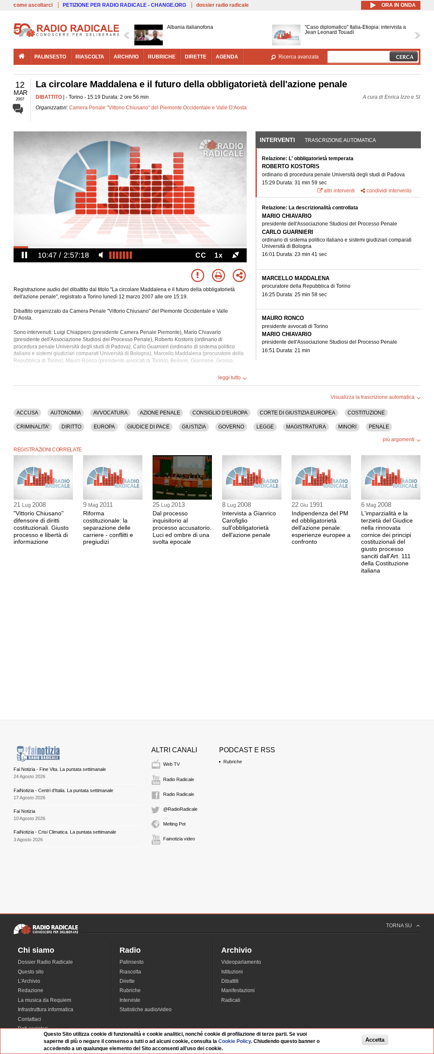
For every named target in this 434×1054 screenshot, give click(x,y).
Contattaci (29, 1019)
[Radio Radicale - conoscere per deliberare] (46, 934)
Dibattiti (230, 981)
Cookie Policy (234, 1041)
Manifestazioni (238, 990)
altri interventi (339, 191)
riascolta (89, 57)
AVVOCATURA (110, 413)
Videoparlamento (241, 962)
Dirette (127, 981)
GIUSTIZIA (194, 427)
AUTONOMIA (65, 413)
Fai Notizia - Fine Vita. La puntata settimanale (60, 769)
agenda (227, 57)
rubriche (161, 57)
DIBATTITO (49, 97)
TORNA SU (399, 926)
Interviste (130, 1000)
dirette (195, 57)
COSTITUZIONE (366, 413)
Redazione (30, 990)
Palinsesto (132, 962)
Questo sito (31, 972)
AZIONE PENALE (160, 413)
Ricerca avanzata (298, 57)
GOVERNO (231, 427)
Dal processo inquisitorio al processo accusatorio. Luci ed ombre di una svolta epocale (182, 527)
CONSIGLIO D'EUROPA (220, 413)
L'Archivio (29, 981)
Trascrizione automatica (340, 140)
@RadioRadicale (180, 809)
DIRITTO (71, 427)
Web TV (171, 764)
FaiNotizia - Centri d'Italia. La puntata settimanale (63, 790)
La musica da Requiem (44, 1000)
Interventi (277, 139)
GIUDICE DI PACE (148, 427)
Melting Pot (174, 823)
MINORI (347, 427)
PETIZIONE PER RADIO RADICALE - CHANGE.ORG (124, 5)
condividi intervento (389, 191)
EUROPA (104, 427)
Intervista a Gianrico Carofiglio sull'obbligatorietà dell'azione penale (249, 524)
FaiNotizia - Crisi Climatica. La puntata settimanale (65, 831)
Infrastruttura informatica (45, 1009)
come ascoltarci (33, 5)
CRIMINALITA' (33, 427)
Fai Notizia (24, 811)
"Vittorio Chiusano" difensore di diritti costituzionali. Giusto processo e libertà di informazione (41, 527)
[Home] (67, 36)
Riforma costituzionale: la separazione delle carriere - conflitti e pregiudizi (108, 527)
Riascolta (130, 972)
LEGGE (265, 427)
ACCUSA (27, 413)
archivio (126, 57)
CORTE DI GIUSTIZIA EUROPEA (297, 413)
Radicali (230, 1000)
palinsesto (50, 57)
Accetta (374, 1040)
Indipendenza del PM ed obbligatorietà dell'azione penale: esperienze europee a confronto (321, 527)
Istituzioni (232, 972)
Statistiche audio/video (146, 1009)
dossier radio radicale (222, 5)
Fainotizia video (179, 838)
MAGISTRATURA (306, 427)
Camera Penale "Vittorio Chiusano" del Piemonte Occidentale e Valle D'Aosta (158, 108)
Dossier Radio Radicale (45, 962)
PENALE (379, 427)
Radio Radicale (178, 779)
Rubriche (232, 761)
